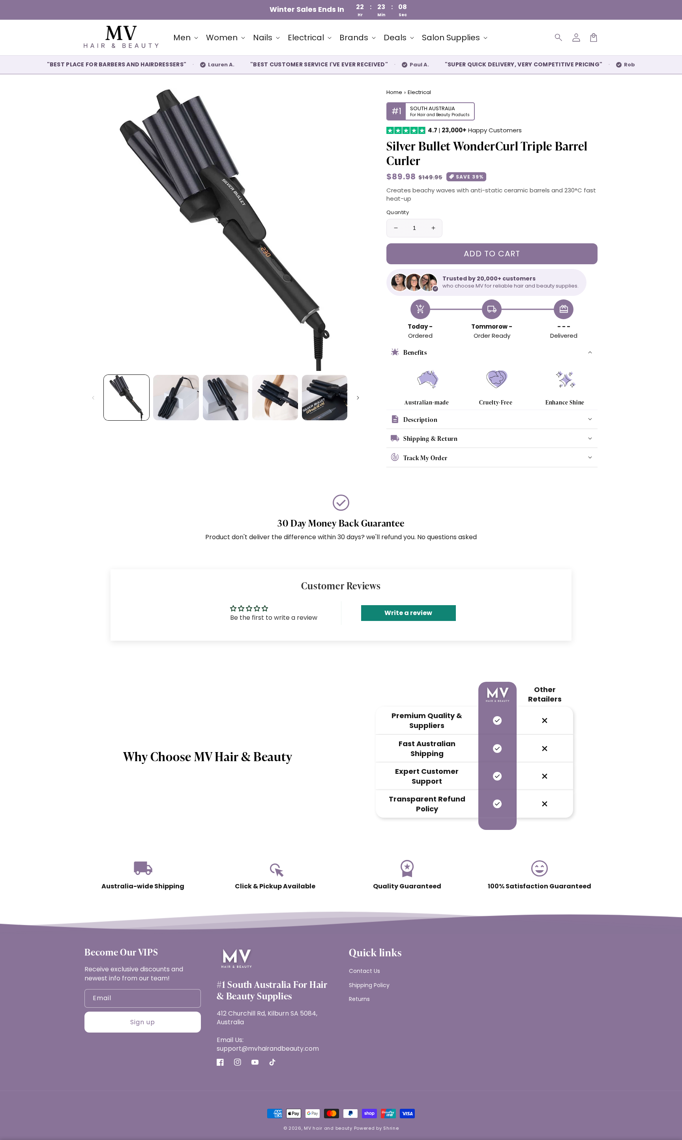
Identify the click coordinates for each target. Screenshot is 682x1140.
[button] (559, 37)
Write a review (408, 612)
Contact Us (364, 971)
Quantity (397, 212)
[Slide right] (358, 397)
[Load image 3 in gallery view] (225, 397)
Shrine (391, 1128)
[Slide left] (93, 397)
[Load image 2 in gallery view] (176, 397)
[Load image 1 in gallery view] (126, 397)
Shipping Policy (369, 985)
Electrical (419, 92)
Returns (359, 999)
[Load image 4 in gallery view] (275, 397)
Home (394, 92)
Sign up (142, 1022)
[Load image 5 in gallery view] (324, 397)
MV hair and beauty (328, 1128)
